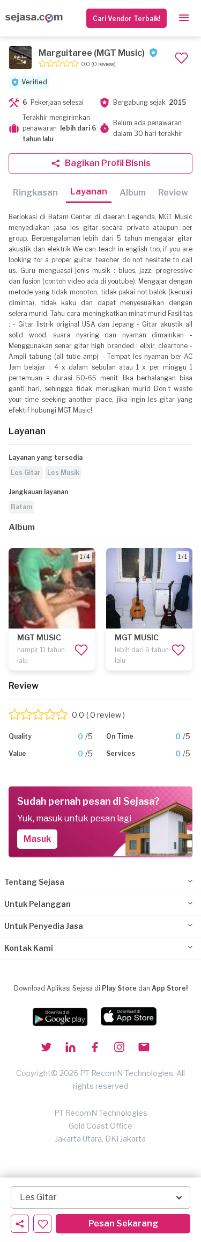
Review (173, 192)
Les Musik (63, 472)
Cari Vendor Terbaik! (126, 19)
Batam (21, 507)
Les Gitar (26, 472)
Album (133, 192)
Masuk (37, 839)
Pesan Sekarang (123, 1223)
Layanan (88, 191)
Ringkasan (35, 192)
